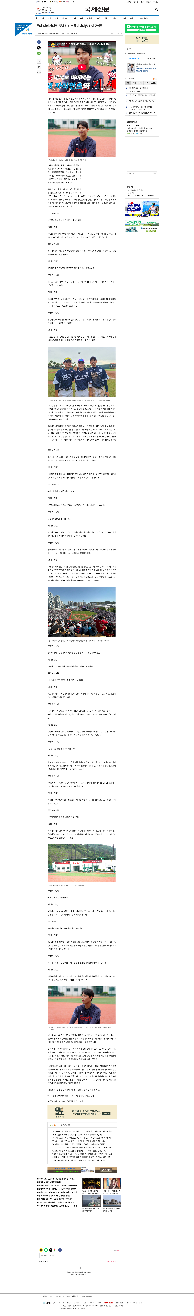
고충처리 (128, 1303)
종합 (128, 83)
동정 (147, 128)
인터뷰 (113, 18)
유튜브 (63, 2)
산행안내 (129, 131)
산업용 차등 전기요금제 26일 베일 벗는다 (111, 1209)
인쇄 (38, 61)
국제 (74, 18)
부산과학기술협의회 (55, 1296)
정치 (49, 18)
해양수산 (65, 18)
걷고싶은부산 (66, 1296)
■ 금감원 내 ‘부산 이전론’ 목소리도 (49, 1182)
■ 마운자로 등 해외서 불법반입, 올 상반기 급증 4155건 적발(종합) (60, 1205)
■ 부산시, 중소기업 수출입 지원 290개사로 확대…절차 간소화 (58, 1192)
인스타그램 (71, 2)
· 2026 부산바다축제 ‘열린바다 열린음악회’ (140, 195)
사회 (42, 18)
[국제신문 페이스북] (57, 1101)
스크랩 (38, 72)
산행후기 (137, 131)
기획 (106, 18)
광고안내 (76, 1303)
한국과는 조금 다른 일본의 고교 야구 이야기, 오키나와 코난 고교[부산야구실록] (81, 1137)
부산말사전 (144, 18)
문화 (81, 18)
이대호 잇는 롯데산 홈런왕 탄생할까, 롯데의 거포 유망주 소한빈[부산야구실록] (81, 1157)
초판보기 (148, 2)
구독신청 (155, 2)
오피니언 (133, 18)
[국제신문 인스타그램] (74, 1101)
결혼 (139, 128)
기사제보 (98, 1303)
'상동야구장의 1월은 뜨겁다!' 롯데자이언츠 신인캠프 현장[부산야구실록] (79, 1160)
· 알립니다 (130, 193)
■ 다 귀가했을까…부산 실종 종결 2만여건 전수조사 (55, 1199)
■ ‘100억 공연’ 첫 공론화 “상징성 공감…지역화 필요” (56, 1202)
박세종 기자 (39, 33)
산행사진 (144, 131)
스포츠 (98, 18)
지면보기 (142, 2)
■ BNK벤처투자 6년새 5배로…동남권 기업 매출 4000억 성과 (58, 1189)
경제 (56, 18)
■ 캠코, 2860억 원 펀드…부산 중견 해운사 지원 (53, 1195)
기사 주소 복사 (38, 67)
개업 (135, 128)
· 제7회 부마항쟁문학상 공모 (136, 190)
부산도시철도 (141, 53)
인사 (128, 128)
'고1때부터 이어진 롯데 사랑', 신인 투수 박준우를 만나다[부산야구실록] (78, 1144)
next (157, 209)
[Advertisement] (99, 178)
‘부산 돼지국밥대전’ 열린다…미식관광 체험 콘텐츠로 (90, 1193)
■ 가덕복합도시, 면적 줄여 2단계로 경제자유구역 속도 (56, 1179)
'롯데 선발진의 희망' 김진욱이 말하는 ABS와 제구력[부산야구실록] (77, 1134)
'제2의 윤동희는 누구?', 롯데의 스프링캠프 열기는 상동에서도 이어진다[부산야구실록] (84, 1147)
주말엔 (89, 18)
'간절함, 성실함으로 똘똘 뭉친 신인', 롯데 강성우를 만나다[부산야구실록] (79, 1141)
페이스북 (40, 2)
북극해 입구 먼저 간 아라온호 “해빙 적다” (90, 1209)
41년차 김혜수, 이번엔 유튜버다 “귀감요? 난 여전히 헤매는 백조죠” (111, 1193)
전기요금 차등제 (130, 53)
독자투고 (91, 1303)
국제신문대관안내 (87, 1296)
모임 (132, 128)
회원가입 (135, 2)
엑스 (47, 2)
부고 (150, 128)
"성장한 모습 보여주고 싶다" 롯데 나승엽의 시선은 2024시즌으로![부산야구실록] (82, 1154)
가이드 (130, 133)
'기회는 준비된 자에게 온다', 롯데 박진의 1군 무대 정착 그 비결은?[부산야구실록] (82, 1131)
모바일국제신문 (137, 1303)
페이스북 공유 (38, 42)
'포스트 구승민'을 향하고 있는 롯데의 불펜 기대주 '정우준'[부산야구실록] (79, 1150)
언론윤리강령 (119, 1303)
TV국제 (123, 18)
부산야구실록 (66, 1124)
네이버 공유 (38, 53)
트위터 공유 (38, 48)
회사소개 (61, 1303)
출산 (143, 128)
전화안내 (69, 1303)
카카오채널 (55, 2)
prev (126, 209)
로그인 (129, 2)
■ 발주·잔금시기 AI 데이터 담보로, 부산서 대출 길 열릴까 (57, 1185)
